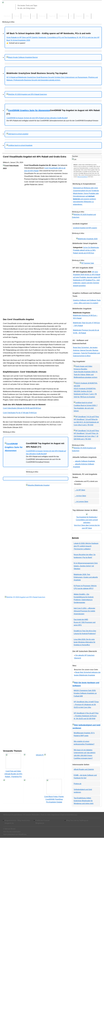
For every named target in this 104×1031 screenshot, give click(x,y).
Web (33, 16)
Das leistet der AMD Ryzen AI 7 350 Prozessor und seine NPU (84, 622)
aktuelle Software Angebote (85, 461)
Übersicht (7, 16)
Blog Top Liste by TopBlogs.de (77, 820)
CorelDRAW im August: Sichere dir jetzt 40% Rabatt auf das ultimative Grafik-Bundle (36, 118)
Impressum (55, 815)
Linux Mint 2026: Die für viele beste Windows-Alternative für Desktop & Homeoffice (84, 642)
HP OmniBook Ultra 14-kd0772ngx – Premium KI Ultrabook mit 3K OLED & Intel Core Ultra (86, 704)
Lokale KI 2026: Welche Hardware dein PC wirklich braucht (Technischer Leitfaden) (86, 546)
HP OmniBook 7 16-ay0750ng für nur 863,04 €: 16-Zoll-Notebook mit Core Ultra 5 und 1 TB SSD (86, 422)
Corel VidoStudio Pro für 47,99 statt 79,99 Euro (20, 413)
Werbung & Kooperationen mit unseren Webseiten (21, 815)
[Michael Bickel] (3, 2)
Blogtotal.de (40, 823)
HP (71, 16)
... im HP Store (80, 490)
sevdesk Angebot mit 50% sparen (85, 228)
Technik (16, 16)
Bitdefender (63, 16)
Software (26, 16)
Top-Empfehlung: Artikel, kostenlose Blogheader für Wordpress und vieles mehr (83, 800)
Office (87, 16)
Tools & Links (45, 815)
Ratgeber (79, 16)
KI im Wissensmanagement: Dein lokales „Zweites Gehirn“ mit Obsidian (86, 565)
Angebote (51, 16)
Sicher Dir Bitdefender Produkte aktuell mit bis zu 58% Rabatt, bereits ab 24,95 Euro (86, 250)
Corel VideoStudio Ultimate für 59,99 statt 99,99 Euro (22, 408)
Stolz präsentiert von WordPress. (15, 834)
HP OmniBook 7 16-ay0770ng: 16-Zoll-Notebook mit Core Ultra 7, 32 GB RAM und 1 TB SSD (86, 436)
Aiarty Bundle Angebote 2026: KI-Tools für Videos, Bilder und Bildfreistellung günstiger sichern (86, 374)
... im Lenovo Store (81, 501)
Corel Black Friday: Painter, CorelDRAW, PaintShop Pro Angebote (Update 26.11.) (54, 801)
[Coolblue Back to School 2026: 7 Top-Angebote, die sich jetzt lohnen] (83, 402)
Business (42, 16)
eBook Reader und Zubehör (84, 769)
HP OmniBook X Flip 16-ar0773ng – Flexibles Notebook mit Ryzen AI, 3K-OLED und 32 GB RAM (86, 715)
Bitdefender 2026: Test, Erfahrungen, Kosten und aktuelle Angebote (86, 577)
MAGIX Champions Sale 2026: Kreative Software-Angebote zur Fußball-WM (85, 693)
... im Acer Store (80, 496)
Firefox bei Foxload (42, 820)
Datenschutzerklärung (82, 176)
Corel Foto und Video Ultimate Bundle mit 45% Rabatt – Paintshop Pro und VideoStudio (13, 775)
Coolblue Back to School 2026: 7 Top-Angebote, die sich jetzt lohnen (85, 408)
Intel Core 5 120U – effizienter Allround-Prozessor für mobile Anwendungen (84, 611)
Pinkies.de (77, 784)
